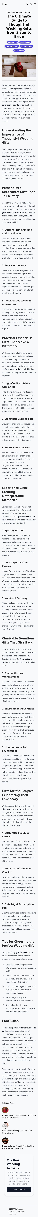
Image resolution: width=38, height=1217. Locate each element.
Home (4, 4)
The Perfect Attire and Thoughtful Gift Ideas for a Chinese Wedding (19, 1116)
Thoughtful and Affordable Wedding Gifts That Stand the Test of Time (18, 1147)
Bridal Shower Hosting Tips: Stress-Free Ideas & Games (17, 1131)
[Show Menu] (35, 4)
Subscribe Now (19, 1189)
